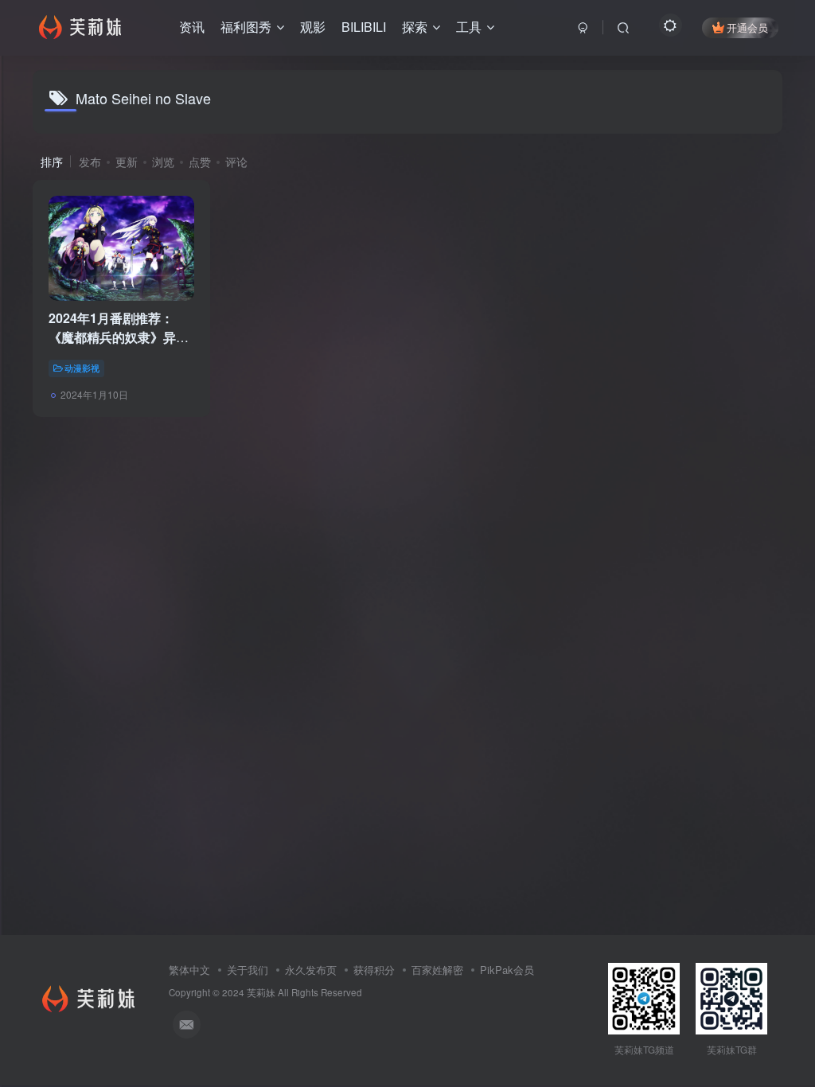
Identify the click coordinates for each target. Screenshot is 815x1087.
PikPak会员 (507, 969)
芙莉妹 (261, 992)
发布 (90, 161)
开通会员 (747, 27)
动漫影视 (81, 367)
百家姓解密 (437, 969)
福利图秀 (245, 27)
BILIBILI (363, 27)
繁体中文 (189, 969)
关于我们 (247, 969)
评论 (236, 161)
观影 (313, 27)
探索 (414, 27)
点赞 (200, 161)
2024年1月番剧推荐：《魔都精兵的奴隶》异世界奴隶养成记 (119, 337)
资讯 (192, 27)
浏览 (163, 161)
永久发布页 (311, 969)
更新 (126, 161)
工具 (469, 27)
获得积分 (374, 969)
